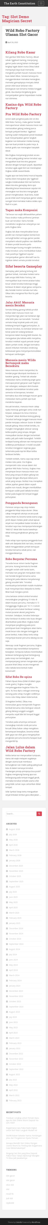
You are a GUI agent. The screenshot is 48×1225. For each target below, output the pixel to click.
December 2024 (16, 928)
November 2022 (16, 1059)
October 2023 (15, 1001)
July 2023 (13, 1017)
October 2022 (15, 1064)
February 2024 (15, 980)
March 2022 (14, 1095)
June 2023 (13, 1022)
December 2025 (16, 865)
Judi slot (9, 1198)
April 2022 (13, 1090)
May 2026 (13, 839)
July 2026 (13, 834)
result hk (9, 1193)
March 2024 (14, 975)
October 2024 (15, 939)
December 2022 (16, 1053)
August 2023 (14, 1012)
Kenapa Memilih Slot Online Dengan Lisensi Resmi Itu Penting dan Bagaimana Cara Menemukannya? (24, 1145)
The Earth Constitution (19, 3)
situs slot (10, 1185)
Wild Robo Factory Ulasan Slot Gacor (22, 32)
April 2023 (13, 1032)
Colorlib (19, 1222)
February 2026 (15, 855)
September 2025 (16, 881)
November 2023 (16, 996)
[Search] (39, 813)
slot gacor (10, 1175)
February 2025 (15, 918)
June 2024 (13, 959)
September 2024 (16, 944)
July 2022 (13, 1079)
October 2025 (15, 876)
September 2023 (16, 1006)
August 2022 (14, 1074)
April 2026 (13, 845)
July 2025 (13, 892)
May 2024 (13, 965)
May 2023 (13, 1027)
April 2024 (13, 970)
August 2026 (14, 829)
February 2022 (15, 1100)
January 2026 (14, 860)
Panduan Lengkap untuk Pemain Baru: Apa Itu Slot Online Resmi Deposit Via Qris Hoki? (22, 1120)
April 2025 (13, 907)
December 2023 (16, 991)
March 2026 (14, 850)
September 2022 (16, 1069)
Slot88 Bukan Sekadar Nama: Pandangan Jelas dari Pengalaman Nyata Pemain (24, 1136)
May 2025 (13, 902)
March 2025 (14, 912)
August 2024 (14, 949)
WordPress (36, 1222)
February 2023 (15, 1043)
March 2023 (14, 1038)
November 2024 (16, 933)
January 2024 (14, 985)
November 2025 (16, 871)
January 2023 (14, 1048)
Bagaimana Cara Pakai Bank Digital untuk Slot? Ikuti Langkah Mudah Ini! (21, 1129)
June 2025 (13, 897)
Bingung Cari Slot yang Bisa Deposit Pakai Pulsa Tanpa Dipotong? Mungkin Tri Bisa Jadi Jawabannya (22, 1155)
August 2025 (14, 886)
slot (7, 1189)
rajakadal (10, 1203)
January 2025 (14, 923)
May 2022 (13, 1085)
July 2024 (13, 954)
